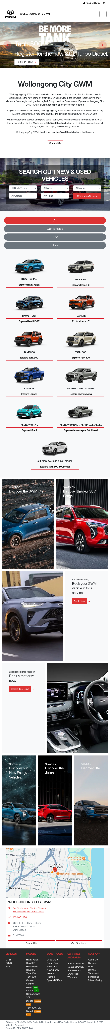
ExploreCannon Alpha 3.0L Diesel (81, 430)
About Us (93, 959)
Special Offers (54, 980)
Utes (55, 245)
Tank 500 (31, 977)
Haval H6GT (32, 966)
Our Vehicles (55, 228)
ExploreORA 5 (29, 430)
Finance (51, 977)
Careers (92, 963)
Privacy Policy (95, 980)
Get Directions (78, 943)
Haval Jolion (32, 959)
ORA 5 (29, 990)
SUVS (9, 963)
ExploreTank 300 (29, 357)
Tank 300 (31, 973)
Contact (92, 970)
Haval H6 (30, 963)
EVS (8, 966)
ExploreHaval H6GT (29, 321)
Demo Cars (52, 963)
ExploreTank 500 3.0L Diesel (55, 467)
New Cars (52, 966)
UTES (9, 959)
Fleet (91, 966)
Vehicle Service (75, 963)
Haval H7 (30, 970)
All (55, 220)
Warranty (72, 977)
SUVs (55, 236)
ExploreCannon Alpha (81, 394)
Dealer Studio (25, 1028)
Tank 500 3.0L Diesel (33, 1009)
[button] (103, 14)
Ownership (73, 974)
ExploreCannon (29, 394)
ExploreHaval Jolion (29, 285)
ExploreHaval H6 (81, 285)
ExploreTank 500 (81, 357)
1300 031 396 (93, 3)
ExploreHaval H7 (81, 321)
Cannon (30, 980)
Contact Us (55, 143)
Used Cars (52, 959)
